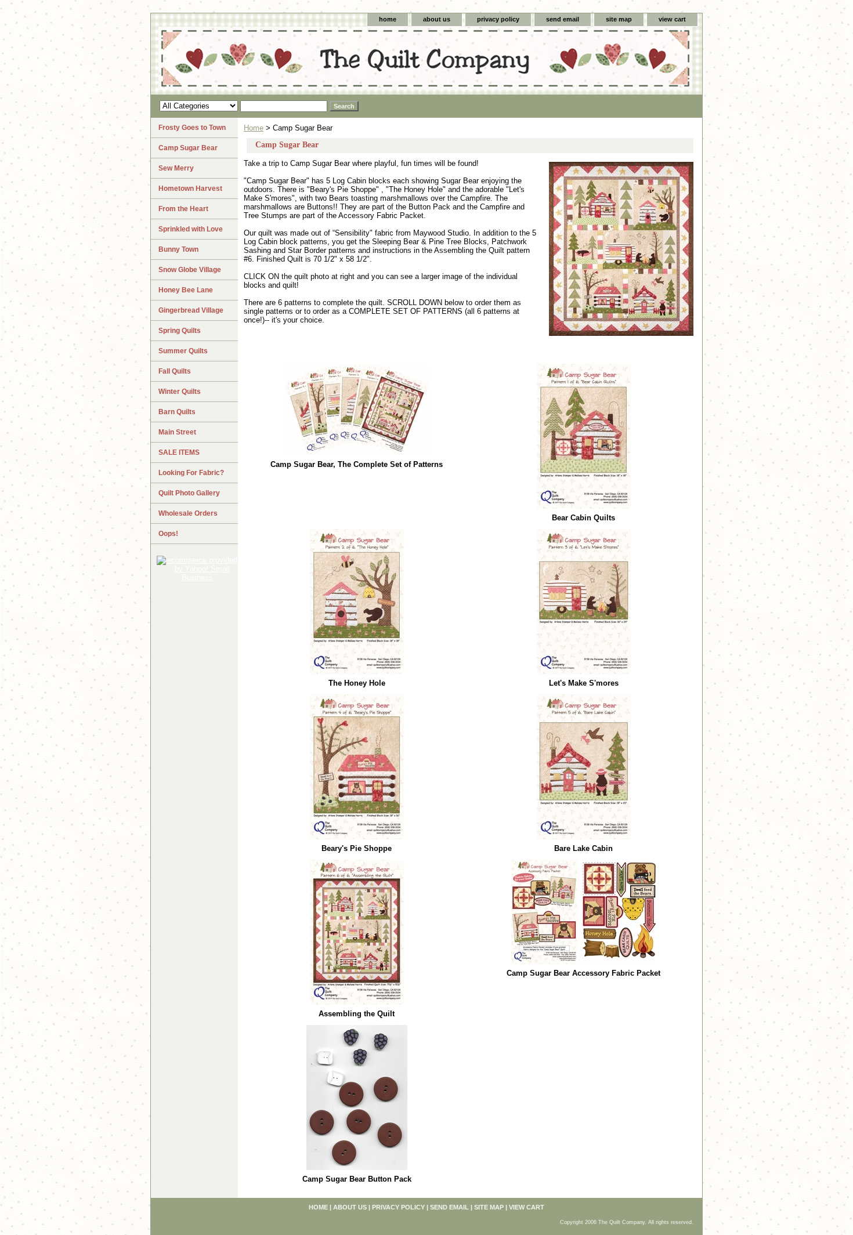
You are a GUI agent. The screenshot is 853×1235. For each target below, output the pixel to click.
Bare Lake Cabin (583, 848)
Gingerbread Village (190, 310)
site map (619, 19)
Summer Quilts (183, 351)
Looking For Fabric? (191, 473)
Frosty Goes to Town (192, 128)
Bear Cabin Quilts (583, 517)
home (387, 19)
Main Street (177, 432)
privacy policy (498, 19)
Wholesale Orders (188, 513)
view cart (672, 19)
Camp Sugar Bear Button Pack (356, 1179)
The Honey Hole (356, 683)
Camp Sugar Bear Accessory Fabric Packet (583, 973)
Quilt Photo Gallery (189, 493)
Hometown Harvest (190, 188)
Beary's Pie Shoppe (356, 848)
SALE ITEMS (179, 452)
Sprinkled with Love (190, 229)
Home (253, 128)
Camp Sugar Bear (188, 148)
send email (562, 19)
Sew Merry (176, 168)
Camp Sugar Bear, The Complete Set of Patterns (356, 464)
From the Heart (183, 209)
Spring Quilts (179, 331)
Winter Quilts (179, 391)
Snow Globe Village (189, 270)
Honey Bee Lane (185, 290)
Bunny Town (178, 249)
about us (436, 19)
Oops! (168, 534)
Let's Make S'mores (584, 683)
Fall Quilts (174, 371)
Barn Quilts (177, 412)
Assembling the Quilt (357, 1013)
